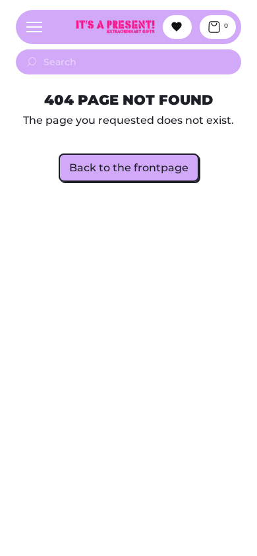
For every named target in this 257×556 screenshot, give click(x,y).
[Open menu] (34, 27)
